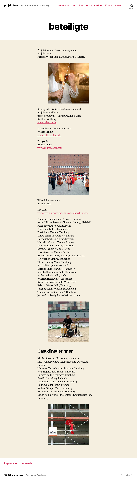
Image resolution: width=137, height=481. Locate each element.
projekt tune (11, 5)
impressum (10, 463)
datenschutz (28, 463)
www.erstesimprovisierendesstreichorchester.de (63, 213)
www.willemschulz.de (49, 135)
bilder (80, 5)
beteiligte (98, 5)
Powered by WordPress (35, 475)
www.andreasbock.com (49, 148)
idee (73, 5)
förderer (108, 5)
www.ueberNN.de (46, 122)
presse (89, 5)
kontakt (118, 5)
